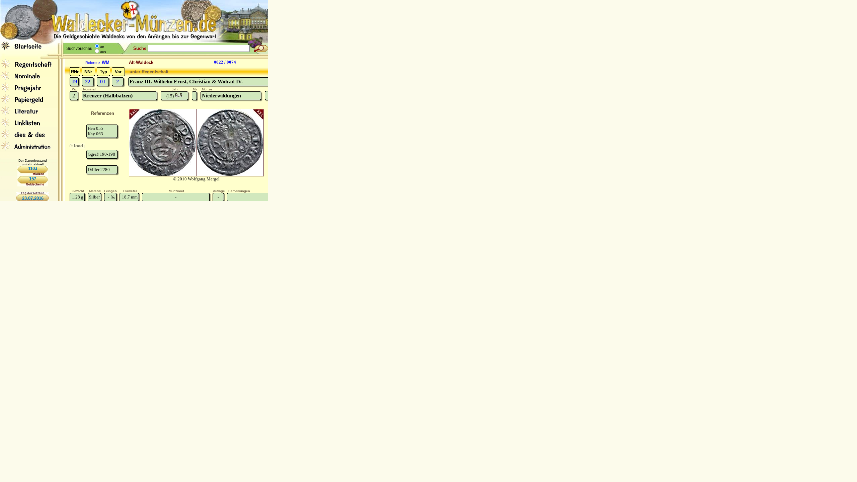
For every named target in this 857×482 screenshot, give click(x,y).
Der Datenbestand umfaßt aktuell (32, 162)
